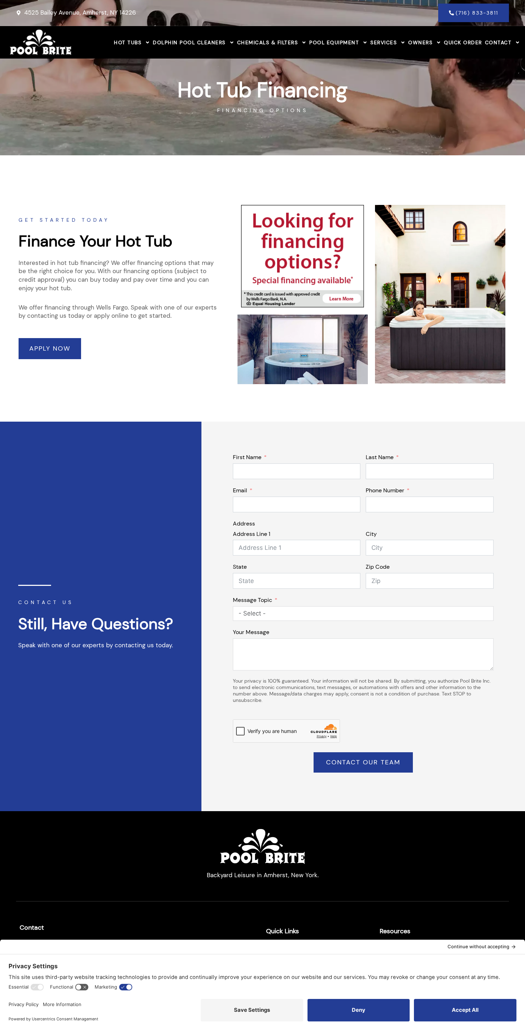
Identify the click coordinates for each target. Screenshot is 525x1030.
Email (240, 490)
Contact (498, 42)
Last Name (380, 457)
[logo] (40, 42)
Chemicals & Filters (267, 42)
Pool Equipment (334, 42)
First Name (247, 457)
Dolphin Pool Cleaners (189, 42)
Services (383, 42)
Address (244, 523)
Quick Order (463, 42)
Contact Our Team (363, 762)
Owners (420, 42)
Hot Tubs (127, 42)
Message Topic (252, 600)
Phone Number (385, 490)
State (240, 567)
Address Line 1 (251, 534)
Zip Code (378, 567)
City (371, 534)
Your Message (251, 632)
